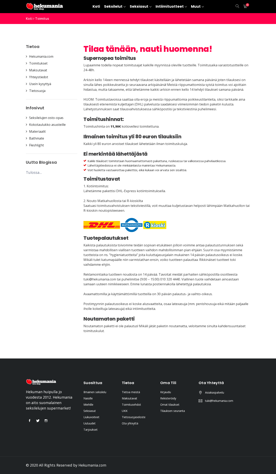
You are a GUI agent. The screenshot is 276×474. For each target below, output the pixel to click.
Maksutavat (129, 398)
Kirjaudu (165, 392)
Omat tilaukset (169, 404)
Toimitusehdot (131, 404)
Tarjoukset (90, 429)
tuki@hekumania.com (219, 401)
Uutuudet (89, 423)
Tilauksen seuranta (172, 411)
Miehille (88, 404)
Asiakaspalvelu (214, 392)
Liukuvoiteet (91, 417)
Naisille (88, 398)
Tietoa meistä (131, 392)
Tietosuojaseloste (133, 417)
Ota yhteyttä (130, 423)
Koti (29, 18)
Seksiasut (89, 411)
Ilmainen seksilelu (94, 392)
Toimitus (42, 18)
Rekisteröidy (168, 398)
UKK (124, 411)
